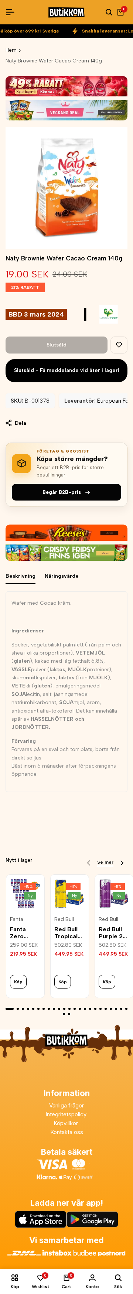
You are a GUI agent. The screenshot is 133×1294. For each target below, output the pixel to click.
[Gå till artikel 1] (10, 1009)
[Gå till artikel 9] (54, 1009)
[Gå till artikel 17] (95, 1009)
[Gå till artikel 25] (69, 1014)
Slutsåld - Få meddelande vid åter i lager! (66, 370)
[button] (118, 345)
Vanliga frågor (66, 1105)
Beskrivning (20, 576)
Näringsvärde (62, 576)
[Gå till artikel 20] (111, 1009)
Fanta (16, 919)
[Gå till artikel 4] (28, 1009)
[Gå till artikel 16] (90, 1009)
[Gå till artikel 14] (80, 1009)
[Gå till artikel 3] (23, 1009)
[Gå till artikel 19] (106, 1009)
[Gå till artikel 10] (59, 1009)
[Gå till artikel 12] (69, 1009)
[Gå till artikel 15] (85, 1009)
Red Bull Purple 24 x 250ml (113, 933)
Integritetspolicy (66, 1114)
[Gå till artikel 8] (49, 1009)
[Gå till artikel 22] (121, 1009)
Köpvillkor (66, 1123)
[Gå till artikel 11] (64, 1009)
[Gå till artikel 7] (43, 1009)
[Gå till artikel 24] (64, 1014)
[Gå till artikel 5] (33, 1009)
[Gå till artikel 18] (100, 1009)
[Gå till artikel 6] (38, 1009)
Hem (11, 50)
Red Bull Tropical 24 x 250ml (66, 933)
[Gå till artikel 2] (18, 1009)
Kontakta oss (66, 1132)
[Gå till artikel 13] (75, 1009)
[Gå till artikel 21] (116, 1009)
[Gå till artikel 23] (126, 1009)
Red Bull (64, 919)
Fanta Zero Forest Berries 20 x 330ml (25, 933)
